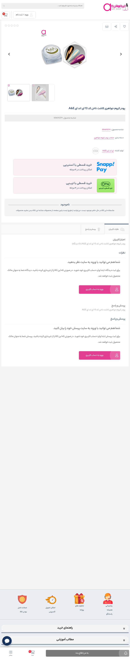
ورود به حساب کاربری (94, 289)
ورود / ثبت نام (22, 15)
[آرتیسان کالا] (116, 7)
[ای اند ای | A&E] (95, 151)
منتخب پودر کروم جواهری (104, 137)
